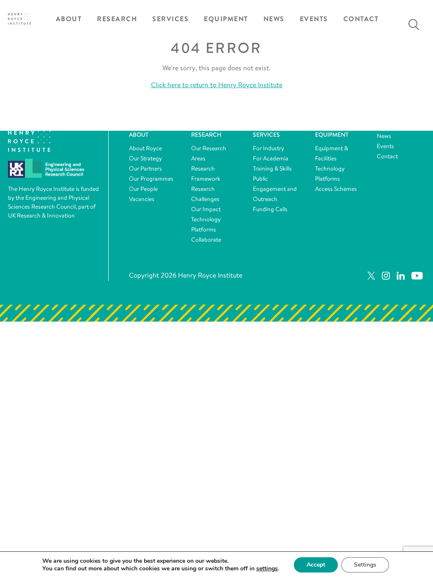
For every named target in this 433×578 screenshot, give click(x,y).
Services (170, 19)
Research (117, 19)
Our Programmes (151, 178)
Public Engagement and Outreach (275, 189)
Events (314, 19)
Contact (361, 19)
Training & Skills (272, 168)
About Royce (145, 148)
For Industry (268, 148)
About (69, 19)
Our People (143, 189)
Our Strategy (145, 158)
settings (267, 568)
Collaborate (206, 239)
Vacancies (141, 199)
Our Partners (145, 168)
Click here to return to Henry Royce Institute (216, 84)
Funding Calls (270, 209)
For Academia (270, 158)
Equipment (226, 19)
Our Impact (206, 209)
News (274, 19)
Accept (316, 565)
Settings (365, 565)
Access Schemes (336, 189)
